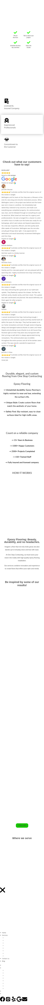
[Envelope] (24, 999)
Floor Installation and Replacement (17, 943)
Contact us (5, 959)
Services (5, 935)
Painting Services (10, 951)
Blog (3, 961)
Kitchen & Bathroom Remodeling (16, 948)
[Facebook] (2, 999)
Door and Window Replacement (15, 940)
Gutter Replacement (11, 946)
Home (4, 933)
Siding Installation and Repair (15, 956)
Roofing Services (10, 953)
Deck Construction (11, 938)
